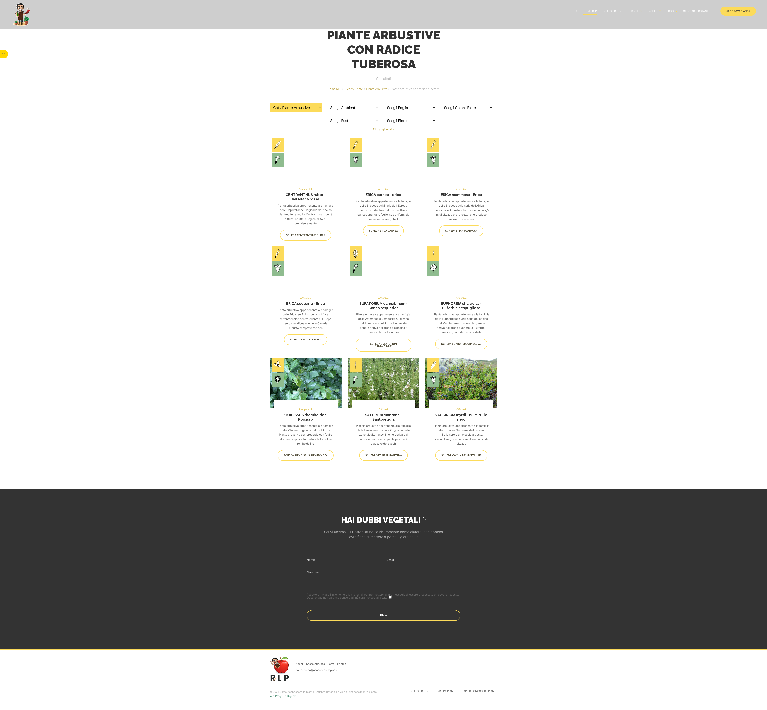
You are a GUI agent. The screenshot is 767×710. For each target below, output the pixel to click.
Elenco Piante (354, 89)
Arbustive (383, 189)
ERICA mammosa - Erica (461, 195)
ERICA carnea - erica (383, 195)
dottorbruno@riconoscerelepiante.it (318, 670)
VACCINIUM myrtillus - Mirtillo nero (461, 417)
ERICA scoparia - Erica (305, 304)
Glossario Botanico (697, 11)
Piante (634, 11)
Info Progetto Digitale (283, 696)
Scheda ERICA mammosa (461, 230)
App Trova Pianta (738, 11)
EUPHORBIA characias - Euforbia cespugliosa (461, 306)
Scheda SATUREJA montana (383, 455)
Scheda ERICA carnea (383, 230)
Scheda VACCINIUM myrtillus (461, 455)
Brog (670, 11)
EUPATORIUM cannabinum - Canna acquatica (383, 306)
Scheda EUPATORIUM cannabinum (383, 345)
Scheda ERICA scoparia (305, 339)
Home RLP (590, 11)
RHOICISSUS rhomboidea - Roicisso (305, 417)
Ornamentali (305, 189)
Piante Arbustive (376, 89)
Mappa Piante (446, 691)
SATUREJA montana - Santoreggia (383, 417)
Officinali (383, 409)
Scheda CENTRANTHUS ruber (305, 235)
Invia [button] (383, 615)
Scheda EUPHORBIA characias (461, 344)
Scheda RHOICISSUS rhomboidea (306, 455)
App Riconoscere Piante (480, 691)
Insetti (652, 11)
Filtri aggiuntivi (382, 129)
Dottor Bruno (613, 11)
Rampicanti (305, 409)
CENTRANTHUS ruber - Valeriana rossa (306, 197)
